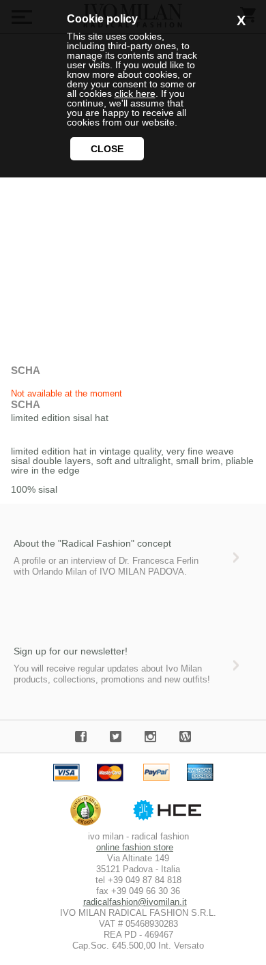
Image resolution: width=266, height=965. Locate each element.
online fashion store (134, 847)
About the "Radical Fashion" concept (92, 543)
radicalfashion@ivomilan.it (135, 902)
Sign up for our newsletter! (71, 651)
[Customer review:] (89, 825)
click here (135, 93)
